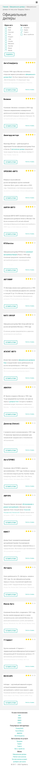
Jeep (9, 39)
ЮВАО (19, 720)
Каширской (7, 512)
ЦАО (19, 715)
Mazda (10, 50)
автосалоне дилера (18, 149)
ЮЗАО (19, 723)
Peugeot (10, 37)
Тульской (27, 510)
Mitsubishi (11, 43)
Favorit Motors (19, 731)
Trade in (26, 32)
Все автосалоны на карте (19, 759)
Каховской (15, 512)
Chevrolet (11, 32)
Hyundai (10, 46)
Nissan (10, 48)
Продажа (26, 27)
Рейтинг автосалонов (19, 757)
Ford (9, 34)
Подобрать (9, 54)
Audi (9, 30)
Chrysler (10, 41)
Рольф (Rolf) (19, 728)
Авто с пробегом (29, 34)
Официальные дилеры (17, 7)
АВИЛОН (19, 733)
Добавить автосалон (19, 761)
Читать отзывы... (30, 89)
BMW (9, 27)
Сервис (26, 30)
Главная (5, 7)
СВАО (19, 718)
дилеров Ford (13, 401)
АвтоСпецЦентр (19, 736)
